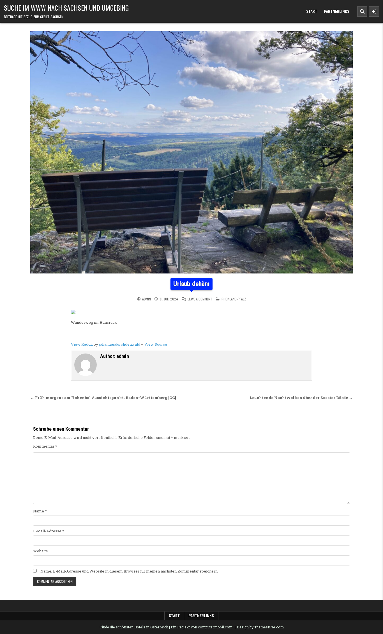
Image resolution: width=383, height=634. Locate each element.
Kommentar (45, 446)
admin (146, 299)
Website (40, 550)
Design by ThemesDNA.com (260, 627)
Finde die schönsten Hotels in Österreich (134, 627)
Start (311, 11)
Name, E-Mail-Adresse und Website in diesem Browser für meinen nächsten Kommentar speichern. (129, 571)
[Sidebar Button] (374, 11)
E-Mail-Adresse (48, 530)
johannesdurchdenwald (119, 344)
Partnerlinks (336, 11)
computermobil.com (215, 627)
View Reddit (82, 344)
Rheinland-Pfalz (234, 299)
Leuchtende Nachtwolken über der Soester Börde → (301, 397)
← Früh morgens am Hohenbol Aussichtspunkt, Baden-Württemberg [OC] (103, 397)
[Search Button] (362, 11)
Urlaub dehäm (191, 284)
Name (40, 511)
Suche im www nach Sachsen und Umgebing (66, 8)
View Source (155, 344)
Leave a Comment (200, 299)
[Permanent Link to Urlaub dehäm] (191, 152)
